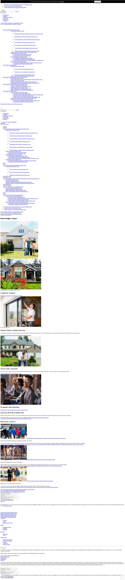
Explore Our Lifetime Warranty (16, 335)
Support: (2, 23)
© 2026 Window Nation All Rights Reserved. (10, 555)
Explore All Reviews (23, 98)
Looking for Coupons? (8, 293)
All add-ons (22, 54)
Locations (5, 16)
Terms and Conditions (5, 556)
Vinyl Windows (24, 59)
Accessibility (3, 559)
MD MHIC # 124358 (5, 550)
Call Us (9, 122)
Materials (19, 56)
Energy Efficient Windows (29, 60)
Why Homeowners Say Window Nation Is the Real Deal (11, 483)
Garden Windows (26, 48)
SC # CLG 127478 (114, 550)
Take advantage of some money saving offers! (10, 290)
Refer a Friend (21, 88)
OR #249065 (98, 550)
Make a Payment (22, 90)
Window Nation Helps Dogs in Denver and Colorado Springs (12, 462)
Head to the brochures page (25, 417)
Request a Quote (12, 104)
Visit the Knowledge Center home (21, 178)
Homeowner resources (8, 421)
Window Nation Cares (27, 97)
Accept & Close (98, 1)
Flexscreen (22, 55)
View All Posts (18, 489)
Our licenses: (3, 547)
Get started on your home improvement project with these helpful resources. (16, 418)
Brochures (5, 534)
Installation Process (7, 527)
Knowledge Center (15, 77)
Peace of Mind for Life (5, 327)
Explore (2, 525)
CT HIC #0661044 (80, 550)
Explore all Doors (22, 76)
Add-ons (18, 53)
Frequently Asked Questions (10, 407)
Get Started (3, 518)
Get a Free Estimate (13, 490)
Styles (17, 31)
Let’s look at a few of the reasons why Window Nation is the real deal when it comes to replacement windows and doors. (25, 486)
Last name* (3, 494)
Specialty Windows (27, 51)
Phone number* (4, 497)
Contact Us (13, 6)
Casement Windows (27, 39)
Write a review (13, 195)
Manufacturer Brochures (25, 83)
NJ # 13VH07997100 (58, 550)
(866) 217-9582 (13, 23)
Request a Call (21, 86)
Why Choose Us (22, 99)
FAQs (17, 80)
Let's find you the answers (6, 215)
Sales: (2, 24)
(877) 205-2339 (12, 24)
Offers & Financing (15, 84)
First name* (3, 493)
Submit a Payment (11, 373)
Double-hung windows (8, 17)
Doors (10, 65)
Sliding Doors (25, 74)
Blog (17, 78)
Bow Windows (25, 45)
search (2, 11)
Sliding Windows (26, 36)
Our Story (22, 93)
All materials (23, 58)
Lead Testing (23, 63)
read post (42, 444)
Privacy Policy (33, 553)
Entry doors (5, 18)
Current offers (6, 19)
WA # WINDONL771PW (89, 550)
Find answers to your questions (14, 409)
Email (2, 495)
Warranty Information (24, 81)
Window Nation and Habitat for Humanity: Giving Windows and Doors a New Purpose (16, 440)
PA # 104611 (41, 550)
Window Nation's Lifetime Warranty (13, 330)
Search (2, 109)
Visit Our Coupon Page (11, 295)
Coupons (19, 85)
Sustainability (23, 101)
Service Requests (15, 7)
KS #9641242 (73, 550)
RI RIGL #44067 (66, 550)
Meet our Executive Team (28, 94)
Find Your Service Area (18, 4)
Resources (3, 531)
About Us (19, 92)
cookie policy (61, 1)
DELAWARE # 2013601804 (33, 550)
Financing (5, 20)
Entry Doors (24, 69)
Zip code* (3, 498)
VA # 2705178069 (14, 550)
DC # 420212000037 (22, 550)
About (10, 91)
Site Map (2, 560)
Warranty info (6, 15)
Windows (11, 29)
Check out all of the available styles (12, 413)
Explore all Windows (24, 52)
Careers (4, 542)
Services (18, 61)
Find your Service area (7, 522)
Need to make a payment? (9, 369)
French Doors (25, 72)
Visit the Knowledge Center (26, 79)
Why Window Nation (27, 100)
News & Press (24, 95)
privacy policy (9, 505)
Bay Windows (25, 42)
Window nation (4, 537)
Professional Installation (27, 62)
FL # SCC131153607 (49, 550)
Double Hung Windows (29, 33)
